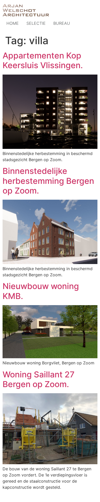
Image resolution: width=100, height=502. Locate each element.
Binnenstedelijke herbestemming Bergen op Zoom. (48, 181)
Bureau (61, 23)
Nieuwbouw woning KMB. (41, 291)
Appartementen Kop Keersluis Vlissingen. (43, 60)
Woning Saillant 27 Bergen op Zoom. (39, 379)
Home (12, 23)
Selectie (36, 23)
